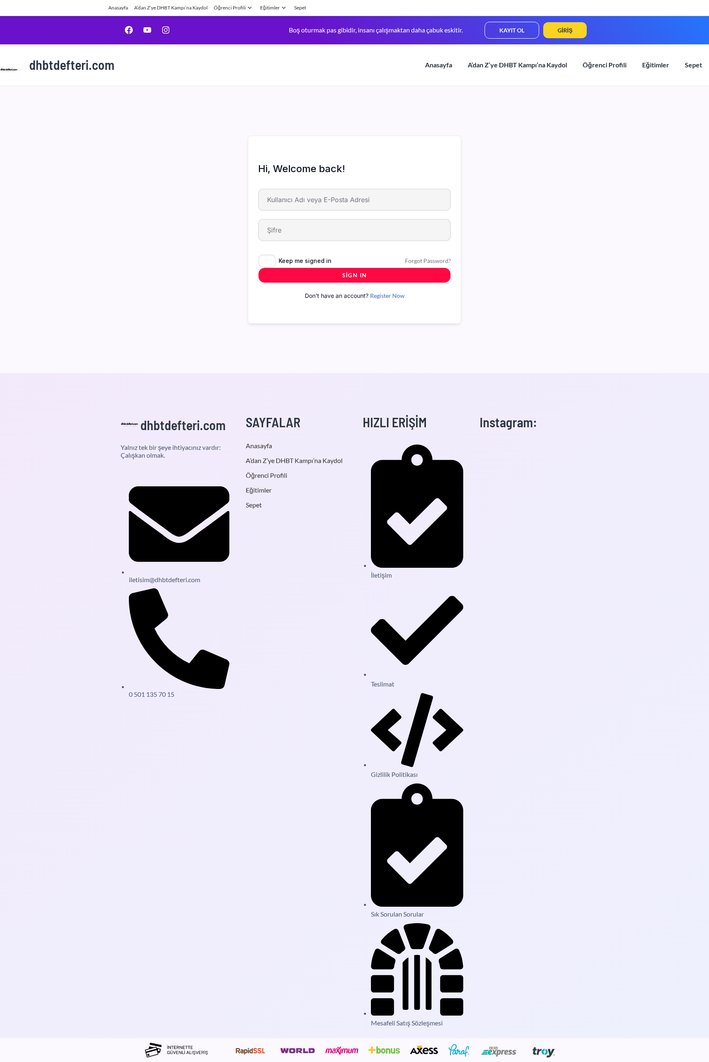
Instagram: (508, 422)
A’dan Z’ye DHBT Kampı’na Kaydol (171, 8)
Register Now (387, 295)
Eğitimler (270, 8)
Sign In (354, 275)
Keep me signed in (305, 260)
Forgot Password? (428, 260)
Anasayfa (118, 8)
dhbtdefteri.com (71, 64)
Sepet (300, 8)
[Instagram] (166, 30)
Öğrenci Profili (230, 8)
